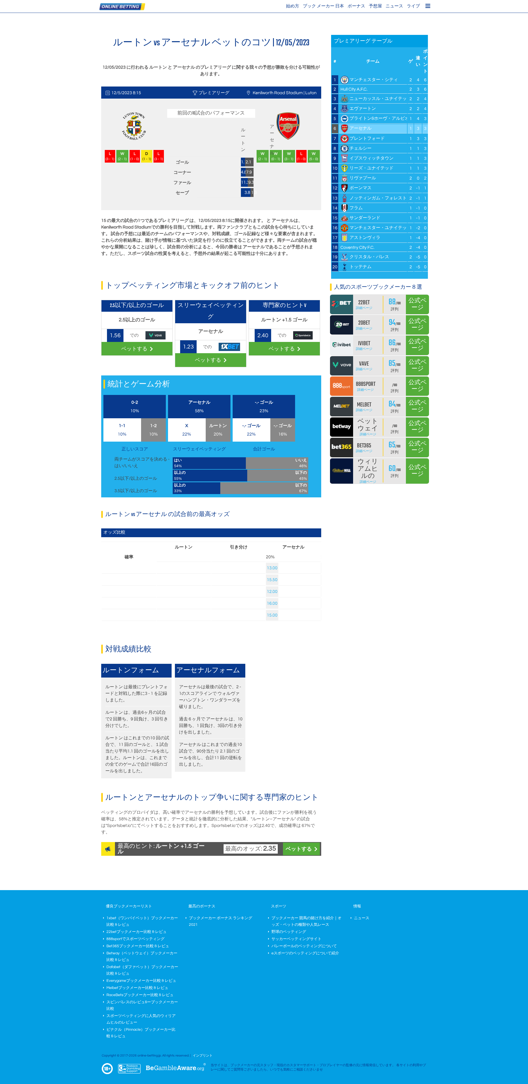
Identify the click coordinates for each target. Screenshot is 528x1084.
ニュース (394, 6)
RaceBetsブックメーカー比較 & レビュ (140, 995)
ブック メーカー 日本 (323, 6)
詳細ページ (364, 308)
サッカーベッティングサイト (296, 939)
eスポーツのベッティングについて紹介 (305, 953)
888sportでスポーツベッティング (135, 939)
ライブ (413, 6)
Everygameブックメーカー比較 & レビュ (141, 981)
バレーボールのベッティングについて (304, 946)
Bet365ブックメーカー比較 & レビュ (137, 946)
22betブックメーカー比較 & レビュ (136, 932)
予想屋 (375, 6)
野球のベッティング (288, 932)
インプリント (203, 1055)
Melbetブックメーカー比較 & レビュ (137, 988)
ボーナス (356, 6)
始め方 (292, 6)
